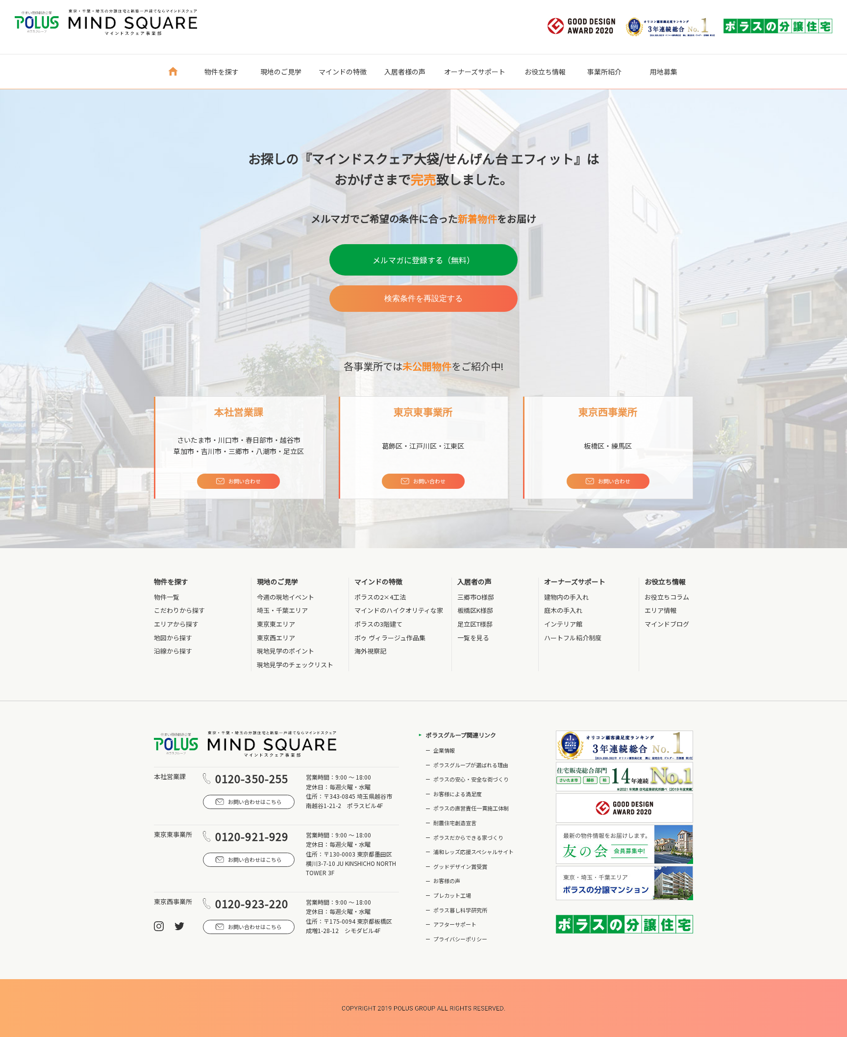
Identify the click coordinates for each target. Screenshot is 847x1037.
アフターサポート (454, 924)
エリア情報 (660, 610)
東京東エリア (276, 624)
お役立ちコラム (667, 597)
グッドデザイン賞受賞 (460, 866)
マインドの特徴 (378, 582)
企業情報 (444, 750)
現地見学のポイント (285, 651)
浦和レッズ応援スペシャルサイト (473, 852)
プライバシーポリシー (460, 939)
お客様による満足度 (457, 794)
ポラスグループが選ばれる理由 (470, 765)
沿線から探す (173, 651)
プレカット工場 (452, 895)
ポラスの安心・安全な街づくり (471, 779)
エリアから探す (176, 624)
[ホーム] (173, 71)
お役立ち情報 (665, 582)
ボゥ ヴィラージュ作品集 (389, 637)
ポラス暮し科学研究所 (460, 910)
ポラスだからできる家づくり (468, 837)
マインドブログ (667, 624)
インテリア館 (563, 624)
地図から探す (173, 637)
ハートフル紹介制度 (572, 637)
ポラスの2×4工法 (380, 597)
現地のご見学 (277, 582)
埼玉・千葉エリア (282, 610)
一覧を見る (473, 637)
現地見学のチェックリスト (295, 664)
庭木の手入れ (563, 610)
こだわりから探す (179, 610)
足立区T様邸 (475, 624)
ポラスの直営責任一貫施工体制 (471, 808)
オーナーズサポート (574, 582)
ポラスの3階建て (378, 624)
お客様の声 (446, 881)
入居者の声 (474, 582)
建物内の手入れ (566, 597)
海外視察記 (370, 651)
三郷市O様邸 (475, 597)
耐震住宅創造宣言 (454, 823)
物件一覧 (166, 597)
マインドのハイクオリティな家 (398, 610)
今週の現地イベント (285, 597)
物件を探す (171, 582)
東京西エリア (276, 637)
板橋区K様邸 (475, 610)
